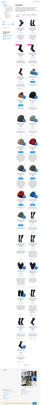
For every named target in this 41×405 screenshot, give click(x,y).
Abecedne (17, 16)
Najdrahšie (28, 14)
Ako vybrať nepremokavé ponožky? (9, 391)
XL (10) (23, 286)
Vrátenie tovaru (6, 398)
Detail (21, 58)
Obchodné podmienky (7, 397)
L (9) (20, 286)
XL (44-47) (34, 338)
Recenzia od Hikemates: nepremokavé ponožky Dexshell (7, 39)
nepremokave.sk (25, 393)
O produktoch (6, 395)
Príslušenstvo (7, 17)
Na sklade (6, 27)
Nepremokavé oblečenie (8, 6)
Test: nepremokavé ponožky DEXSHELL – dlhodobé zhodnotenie (7, 36)
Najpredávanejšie (33, 14)
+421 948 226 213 (26, 392)
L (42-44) (30, 338)
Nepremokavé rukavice (9, 10)
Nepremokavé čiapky (8, 9)
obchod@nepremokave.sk (27, 391)
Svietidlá (5, 13)
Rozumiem (34, 403)
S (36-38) (19, 41)
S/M (20, 135)
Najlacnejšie (23, 14)
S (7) (29, 286)
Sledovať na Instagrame (30, 387)
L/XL (34, 135)
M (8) (18, 286)
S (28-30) (20, 65)
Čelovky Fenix (7, 14)
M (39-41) (20, 259)
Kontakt (5, 396)
